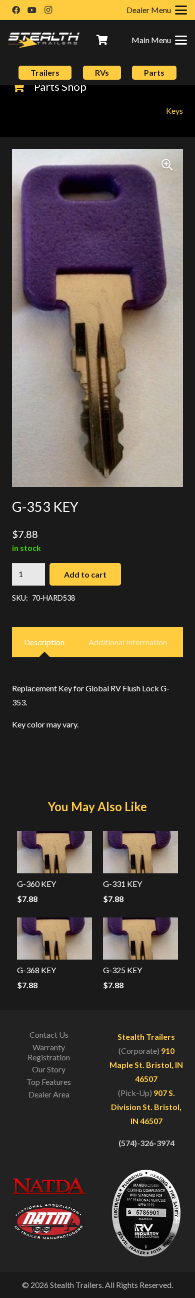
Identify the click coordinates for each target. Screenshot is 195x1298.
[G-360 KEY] (54, 852)
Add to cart (85, 574)
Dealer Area (49, 1094)
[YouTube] (32, 10)
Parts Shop (60, 86)
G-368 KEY (36, 970)
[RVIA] (146, 1213)
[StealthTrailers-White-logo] (44, 40)
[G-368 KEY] (54, 938)
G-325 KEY (122, 970)
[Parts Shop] (23, 86)
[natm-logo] (49, 1221)
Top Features (48, 1081)
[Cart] (103, 40)
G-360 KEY (36, 883)
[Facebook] (16, 10)
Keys (174, 110)
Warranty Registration (49, 1052)
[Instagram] (48, 10)
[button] (159, 40)
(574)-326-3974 (146, 1143)
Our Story (49, 1069)
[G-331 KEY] (140, 852)
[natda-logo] (49, 1186)
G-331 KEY (122, 883)
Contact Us (49, 1034)
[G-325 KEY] (140, 938)
